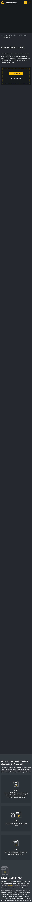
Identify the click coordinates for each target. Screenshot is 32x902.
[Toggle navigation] (29, 2)
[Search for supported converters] (25, 2)
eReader (10, 886)
